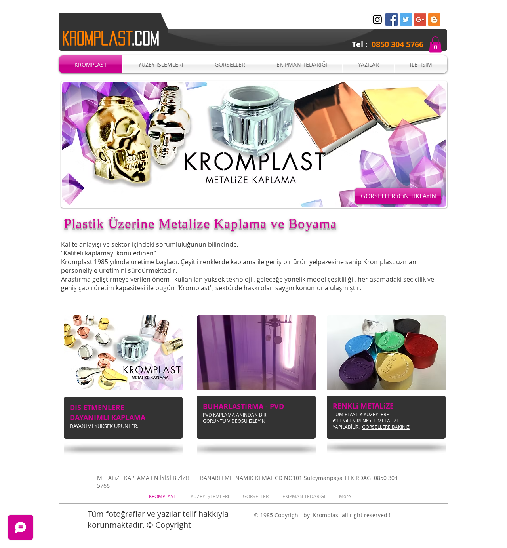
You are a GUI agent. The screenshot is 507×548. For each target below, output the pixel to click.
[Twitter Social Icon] (406, 19)
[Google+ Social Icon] (420, 19)
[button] (435, 44)
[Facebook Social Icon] (391, 19)
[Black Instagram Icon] (377, 19)
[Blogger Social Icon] (434, 19)
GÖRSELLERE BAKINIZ (386, 427)
